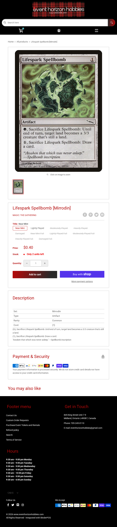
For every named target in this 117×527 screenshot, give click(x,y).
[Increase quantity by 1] (45, 263)
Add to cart (35, 274)
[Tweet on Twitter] (96, 215)
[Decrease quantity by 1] (27, 263)
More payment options (82, 281)
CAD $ (10, 493)
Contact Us (11, 415)
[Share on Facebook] (85, 215)
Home (11, 41)
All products (22, 41)
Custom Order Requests (17, 420)
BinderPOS (46, 517)
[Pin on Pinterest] (91, 215)
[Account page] (59, 31)
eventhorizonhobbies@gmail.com (86, 428)
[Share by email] (102, 215)
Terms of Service (13, 440)
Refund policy (12, 430)
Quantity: (17, 263)
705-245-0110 (77, 423)
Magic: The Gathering (24, 215)
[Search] (111, 22)
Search (9, 435)
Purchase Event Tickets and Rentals (23, 425)
